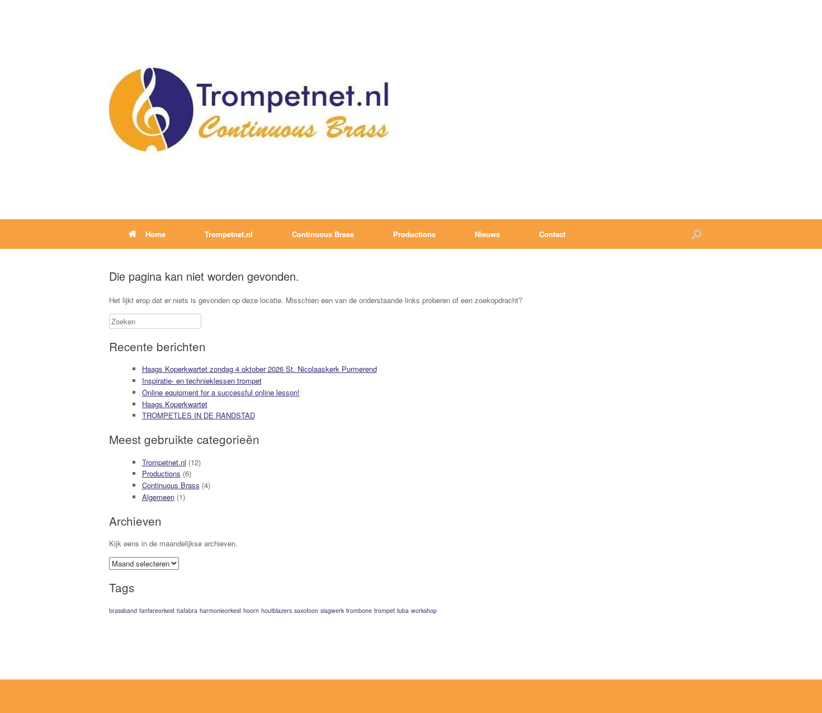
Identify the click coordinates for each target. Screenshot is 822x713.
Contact (552, 234)
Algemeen (158, 497)
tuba (403, 610)
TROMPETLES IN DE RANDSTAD (198, 415)
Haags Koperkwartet (174, 404)
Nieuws (487, 234)
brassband (123, 610)
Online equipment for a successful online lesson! (221, 392)
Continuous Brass (171, 485)
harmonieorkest (220, 610)
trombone (359, 610)
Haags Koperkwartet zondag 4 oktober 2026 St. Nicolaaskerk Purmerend (259, 368)
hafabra (187, 610)
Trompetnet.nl (164, 462)
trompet (384, 610)
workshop (424, 610)
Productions (161, 473)
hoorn (251, 610)
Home (155, 234)
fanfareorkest (156, 610)
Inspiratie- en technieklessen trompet (202, 380)
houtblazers (276, 610)
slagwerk (332, 610)
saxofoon (306, 610)
